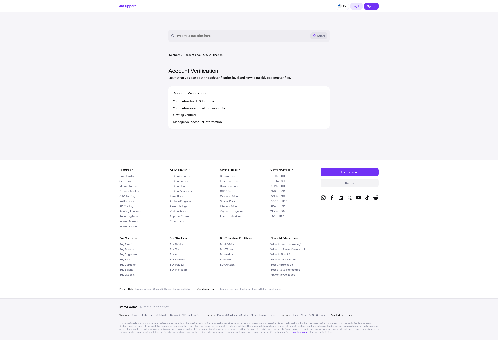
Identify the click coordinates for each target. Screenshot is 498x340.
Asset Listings (178, 206)
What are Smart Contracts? (287, 249)
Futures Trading (129, 191)
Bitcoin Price (228, 176)
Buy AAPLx (226, 254)
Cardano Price (229, 196)
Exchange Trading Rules (253, 289)
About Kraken (180, 169)
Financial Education (284, 238)
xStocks (243, 315)
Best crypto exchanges (285, 269)
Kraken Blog (177, 186)
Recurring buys (128, 216)
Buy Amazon (177, 259)
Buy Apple (176, 254)
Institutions (126, 201)
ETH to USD (277, 181)
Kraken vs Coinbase (282, 274)
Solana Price (227, 201)
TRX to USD (277, 211)
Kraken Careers (179, 181)
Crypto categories (231, 211)
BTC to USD (277, 176)
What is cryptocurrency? (286, 244)
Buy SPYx (225, 259)
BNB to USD (277, 191)
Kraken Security (180, 176)
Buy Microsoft (178, 269)
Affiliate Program (180, 201)
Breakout (175, 315)
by (128, 306)
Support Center (180, 216)
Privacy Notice (143, 289)
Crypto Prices (230, 169)
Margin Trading (128, 186)
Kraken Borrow (128, 221)
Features (126, 169)
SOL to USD (277, 196)
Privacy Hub (126, 289)
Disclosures (275, 289)
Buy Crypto (126, 176)
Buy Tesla (175, 249)
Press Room (177, 196)
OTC (311, 315)
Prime (303, 315)
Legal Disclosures (300, 332)
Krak (295, 315)
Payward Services (227, 315)
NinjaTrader (162, 315)
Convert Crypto (281, 169)
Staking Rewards (130, 211)
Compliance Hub (206, 289)
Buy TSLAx (226, 249)
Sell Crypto (126, 181)
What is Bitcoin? (280, 254)
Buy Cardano (127, 264)
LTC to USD (277, 216)
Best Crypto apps (281, 264)
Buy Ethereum (128, 249)
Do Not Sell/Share (182, 289)
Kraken (135, 315)
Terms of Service (229, 289)
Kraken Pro (147, 315)
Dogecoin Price (229, 186)
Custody (320, 315)
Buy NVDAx (227, 244)
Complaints (177, 221)
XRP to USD (277, 186)
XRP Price (226, 191)
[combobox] (242, 35)
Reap (272, 315)
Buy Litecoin (127, 274)
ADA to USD (277, 206)
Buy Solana (126, 269)
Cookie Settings (162, 289)
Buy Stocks (178, 238)
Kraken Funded (129, 226)
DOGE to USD (279, 201)
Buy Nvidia (176, 244)
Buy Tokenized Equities (236, 238)
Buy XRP (124, 259)
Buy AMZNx (227, 264)
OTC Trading (127, 196)
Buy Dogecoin (128, 254)
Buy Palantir (177, 264)
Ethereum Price (229, 181)
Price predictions (230, 216)
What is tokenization (283, 259)
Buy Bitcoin (126, 244)
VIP (184, 315)
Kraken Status (179, 211)
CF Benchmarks (258, 315)
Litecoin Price (228, 206)
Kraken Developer (181, 191)
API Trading (126, 206)
